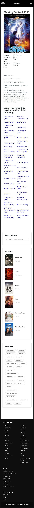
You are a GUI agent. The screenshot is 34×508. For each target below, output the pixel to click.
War (22, 453)
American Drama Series (25, 459)
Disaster (7, 440)
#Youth (18, 403)
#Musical (9, 383)
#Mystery (20, 383)
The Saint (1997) (9, 143)
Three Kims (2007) (22, 146)
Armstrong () (8, 146)
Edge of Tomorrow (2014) (23, 177)
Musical (23, 433)
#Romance (10, 386)
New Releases (7, 481)
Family (6, 450)
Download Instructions (9, 473)
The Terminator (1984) (22, 188)
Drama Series (24, 462)
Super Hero (24, 445)
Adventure (7, 428)
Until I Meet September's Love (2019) (9, 210)
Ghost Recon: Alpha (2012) (21, 156)
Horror (23, 425)
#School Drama (11, 390)
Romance (23, 438)
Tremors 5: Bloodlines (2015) (22, 118)
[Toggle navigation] (31, 4)
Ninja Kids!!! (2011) (22, 162)
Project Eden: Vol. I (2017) (22, 172)
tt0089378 (11, 76)
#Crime (9, 360)
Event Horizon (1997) (8, 172)
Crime (6, 438)
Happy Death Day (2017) (9, 137)
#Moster (21, 380)
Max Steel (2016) (22, 168)
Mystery (23, 435)
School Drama (25, 440)
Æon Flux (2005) (9, 184)
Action (6, 425)
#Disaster (19, 360)
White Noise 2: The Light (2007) (23, 211)
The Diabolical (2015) (8, 118)
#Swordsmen (11, 400)
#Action (21, 350)
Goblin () (6, 194)
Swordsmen (24, 448)
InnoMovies (16, 3)
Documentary (8, 443)
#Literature (10, 380)
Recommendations (8, 486)
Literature (23, 428)
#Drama (23, 363)
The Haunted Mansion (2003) (22, 198)
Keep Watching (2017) (9, 132)
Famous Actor (7, 476)
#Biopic (9, 357)
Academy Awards (8, 471)
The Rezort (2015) (9, 189)
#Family (19, 367)
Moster (23, 430)
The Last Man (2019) (21, 183)
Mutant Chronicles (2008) (10, 167)
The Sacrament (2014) (9, 126)
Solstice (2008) (21, 127)
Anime (6, 430)
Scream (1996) (21, 122)
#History (9, 377)
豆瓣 (4, 500)
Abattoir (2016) (8, 122)
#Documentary (11, 363)
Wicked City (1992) (9, 178)
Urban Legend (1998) (21, 132)
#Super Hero (10, 396)
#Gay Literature (11, 373)
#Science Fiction (12, 393)
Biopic (6, 433)
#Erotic (9, 367)
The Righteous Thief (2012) (8, 156)
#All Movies (10, 350)
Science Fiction (25, 443)
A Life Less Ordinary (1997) (9, 216)
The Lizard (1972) (22, 205)
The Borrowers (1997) (22, 193)
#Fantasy (10, 370)
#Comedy (19, 357)
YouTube (5, 494)
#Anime (21, 353)
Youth (22, 456)
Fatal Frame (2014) (22, 138)
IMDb (4, 497)
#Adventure (10, 353)
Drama (6, 445)
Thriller (23, 450)
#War (8, 403)
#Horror (20, 377)
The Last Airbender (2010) (9, 151)
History (6, 458)
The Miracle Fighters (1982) (8, 204)
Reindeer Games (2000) (22, 142)
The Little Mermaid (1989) (23, 216)
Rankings (5, 484)
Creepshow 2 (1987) (8, 198)
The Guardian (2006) (8, 161)
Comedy (7, 435)
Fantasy (7, 453)
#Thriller (22, 400)
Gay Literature (9, 456)
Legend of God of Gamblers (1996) (22, 151)
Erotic (6, 448)
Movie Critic (6, 478)
